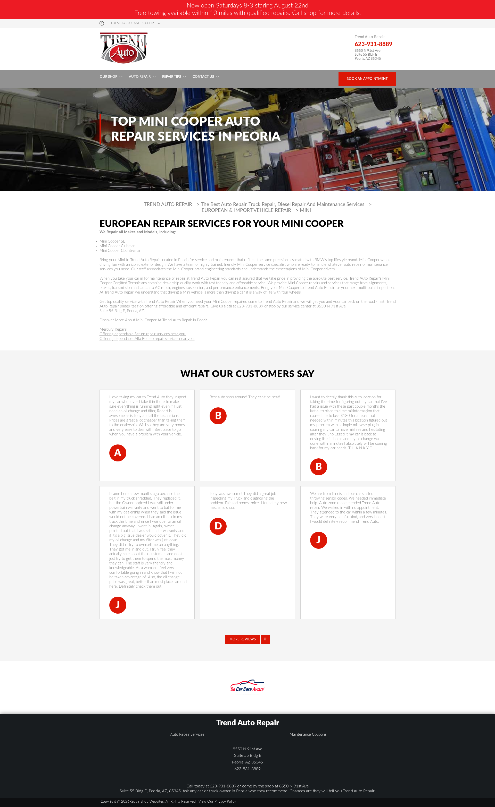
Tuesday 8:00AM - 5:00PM (132, 23)
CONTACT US (203, 77)
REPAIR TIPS (171, 77)
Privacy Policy (225, 801)
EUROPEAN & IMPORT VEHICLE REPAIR (246, 210)
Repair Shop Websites (146, 801)
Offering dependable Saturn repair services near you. (143, 334)
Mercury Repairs (113, 329)
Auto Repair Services (187, 734)
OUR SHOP (108, 77)
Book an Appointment (367, 79)
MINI (305, 210)
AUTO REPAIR (140, 77)
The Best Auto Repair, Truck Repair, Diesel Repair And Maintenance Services (282, 204)
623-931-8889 (373, 44)
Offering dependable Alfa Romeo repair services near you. (147, 339)
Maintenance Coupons (308, 734)
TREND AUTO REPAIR (168, 204)
